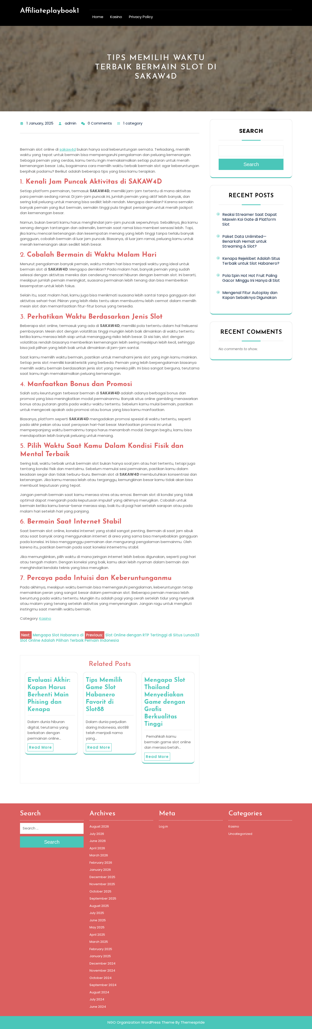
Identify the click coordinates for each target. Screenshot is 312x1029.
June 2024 (97, 1006)
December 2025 (102, 877)
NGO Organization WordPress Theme (141, 1022)
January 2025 (100, 956)
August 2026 (99, 826)
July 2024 (96, 999)
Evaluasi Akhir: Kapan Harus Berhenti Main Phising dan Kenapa (49, 695)
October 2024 (100, 978)
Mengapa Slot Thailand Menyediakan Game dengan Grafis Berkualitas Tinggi (164, 702)
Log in (163, 826)
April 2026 (97, 848)
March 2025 (98, 941)
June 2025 (97, 920)
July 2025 (96, 913)
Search (251, 131)
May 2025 (97, 927)
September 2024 (103, 985)
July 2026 (96, 833)
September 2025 (102, 898)
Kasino (116, 16)
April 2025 (97, 934)
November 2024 (102, 970)
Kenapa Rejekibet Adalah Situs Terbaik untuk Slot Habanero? (251, 261)
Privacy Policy (141, 16)
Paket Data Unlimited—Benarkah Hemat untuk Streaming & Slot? (244, 241)
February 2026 (100, 862)
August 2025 (99, 905)
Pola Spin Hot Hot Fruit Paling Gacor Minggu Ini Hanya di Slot (251, 278)
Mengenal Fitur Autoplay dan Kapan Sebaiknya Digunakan (249, 295)
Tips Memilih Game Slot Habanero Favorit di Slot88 (104, 695)
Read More (40, 747)
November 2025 (102, 884)
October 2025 (100, 891)
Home (97, 16)
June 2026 (97, 841)
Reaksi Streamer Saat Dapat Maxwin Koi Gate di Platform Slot (249, 219)
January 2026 (100, 869)
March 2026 (98, 855)
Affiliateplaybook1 (49, 11)
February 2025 (100, 949)
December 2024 (102, 963)
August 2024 (99, 992)
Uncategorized (240, 833)
